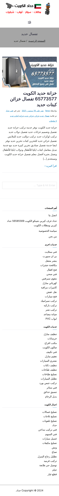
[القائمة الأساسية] (29, 22)
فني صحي (51, 274)
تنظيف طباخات (49, 369)
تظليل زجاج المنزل (47, 456)
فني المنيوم (51, 434)
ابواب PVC (51, 318)
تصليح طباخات (49, 374)
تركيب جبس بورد (48, 383)
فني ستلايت (51, 251)
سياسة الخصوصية (48, 230)
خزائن (36, 116)
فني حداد (9, 110)
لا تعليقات (53, 121)
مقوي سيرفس (49, 278)
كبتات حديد (14, 116)
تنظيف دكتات (50, 365)
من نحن (53, 236)
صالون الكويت (50, 347)
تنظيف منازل (50, 334)
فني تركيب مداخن (47, 429)
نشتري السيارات (48, 360)
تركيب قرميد (50, 460)
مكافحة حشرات (48, 265)
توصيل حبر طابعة (48, 465)
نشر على (33, 110)
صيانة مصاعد (50, 314)
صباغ (54, 451)
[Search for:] (29, 185)
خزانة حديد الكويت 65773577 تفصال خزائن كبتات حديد (33, 98)
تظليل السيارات (49, 378)
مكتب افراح (51, 343)
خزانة (21, 116)
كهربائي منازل (50, 283)
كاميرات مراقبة (49, 287)
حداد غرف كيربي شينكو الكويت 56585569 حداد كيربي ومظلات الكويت (32, 223)
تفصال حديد (44, 116)
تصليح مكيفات (49, 443)
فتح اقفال (52, 269)
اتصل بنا (53, 215)
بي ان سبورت (50, 256)
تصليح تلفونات (49, 420)
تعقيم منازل (51, 356)
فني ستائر (52, 387)
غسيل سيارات (49, 438)
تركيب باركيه (50, 305)
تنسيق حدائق (50, 392)
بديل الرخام (51, 396)
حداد (54, 425)
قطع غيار (52, 474)
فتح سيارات (51, 296)
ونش (54, 447)
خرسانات (52, 338)
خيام (54, 469)
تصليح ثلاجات (50, 416)
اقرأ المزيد (51, 165)
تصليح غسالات (49, 411)
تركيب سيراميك (49, 300)
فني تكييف (51, 352)
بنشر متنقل (51, 260)
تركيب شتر (51, 309)
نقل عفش (51, 292)
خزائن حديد (29, 116)
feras (47, 110)
